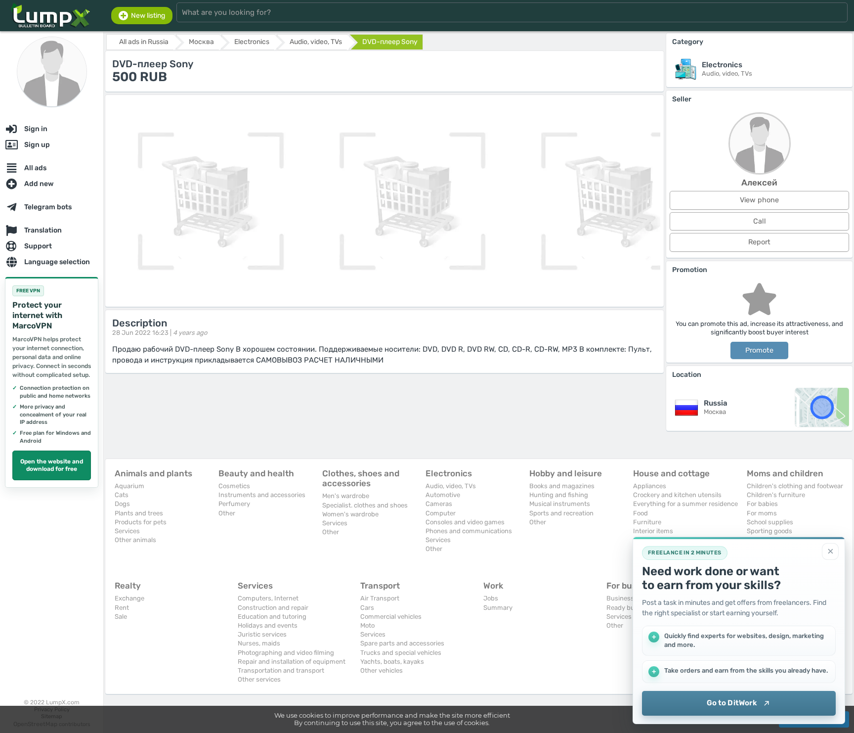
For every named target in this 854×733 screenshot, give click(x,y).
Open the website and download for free (51, 465)
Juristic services (262, 634)
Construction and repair (273, 607)
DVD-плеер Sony (390, 42)
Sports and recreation (561, 513)
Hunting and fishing (558, 495)
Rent (122, 607)
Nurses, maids (259, 643)
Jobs (490, 598)
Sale (121, 616)
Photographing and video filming (286, 652)
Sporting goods (769, 531)
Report (759, 242)
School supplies (770, 522)
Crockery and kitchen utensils (677, 495)
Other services (259, 679)
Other (226, 513)
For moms (762, 513)
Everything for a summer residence (685, 503)
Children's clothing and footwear (795, 486)
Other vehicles (381, 670)
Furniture (647, 522)
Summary (497, 607)
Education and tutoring (272, 616)
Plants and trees (139, 513)
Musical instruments (559, 503)
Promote (759, 350)
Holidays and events (268, 625)
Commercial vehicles (391, 616)
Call (759, 221)
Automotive (443, 495)
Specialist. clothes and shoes (365, 505)
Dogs (122, 503)
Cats (121, 495)
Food (640, 513)
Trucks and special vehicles (400, 652)
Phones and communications (469, 531)
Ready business (630, 607)
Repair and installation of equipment (291, 661)
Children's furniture (776, 495)
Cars (367, 607)
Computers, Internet (268, 598)
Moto (367, 625)
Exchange (129, 598)
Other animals (135, 540)
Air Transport (379, 598)
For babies (762, 503)
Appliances (649, 486)
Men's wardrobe (345, 496)
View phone (759, 200)
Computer (441, 513)
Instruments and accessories (261, 495)
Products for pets (141, 522)
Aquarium (129, 486)
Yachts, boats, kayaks (392, 661)
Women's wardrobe (350, 514)
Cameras (439, 503)
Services (127, 531)
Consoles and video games (465, 522)
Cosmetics (234, 486)
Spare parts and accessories (402, 643)
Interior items (653, 531)
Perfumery (234, 503)
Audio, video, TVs (451, 486)
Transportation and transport (281, 670)
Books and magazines (562, 486)
